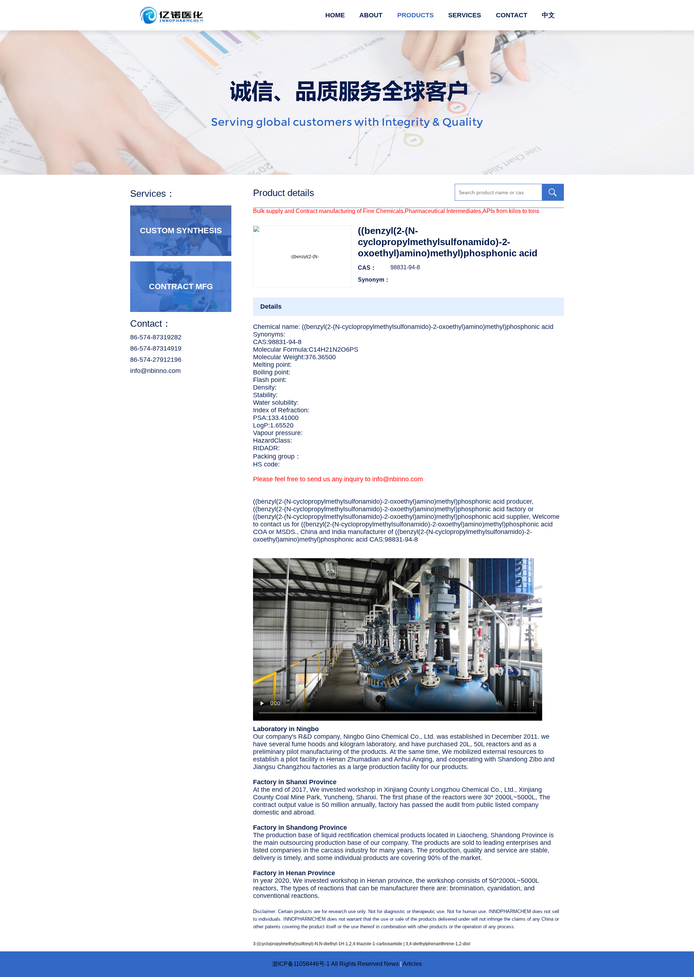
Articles (412, 964)
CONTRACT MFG (181, 286)
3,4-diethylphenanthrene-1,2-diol (438, 943)
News (391, 964)
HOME (335, 15)
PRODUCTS (415, 15)
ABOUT (370, 15)
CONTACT (511, 15)
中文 (548, 15)
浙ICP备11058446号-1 (301, 964)
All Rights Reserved (356, 964)
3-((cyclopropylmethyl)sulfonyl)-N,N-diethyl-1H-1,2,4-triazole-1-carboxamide (327, 943)
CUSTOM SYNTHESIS (181, 230)
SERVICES (464, 15)
